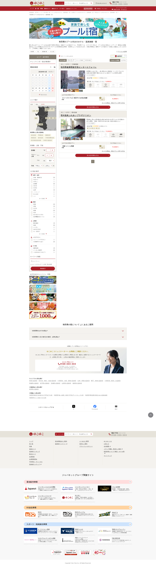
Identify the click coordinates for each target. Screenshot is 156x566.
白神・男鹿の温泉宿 (84, 380)
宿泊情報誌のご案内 (61, 441)
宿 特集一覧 (47, 12)
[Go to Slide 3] (73, 90)
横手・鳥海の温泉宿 (97, 380)
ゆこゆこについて (102, 3)
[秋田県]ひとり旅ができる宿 (37, 397)
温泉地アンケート (60, 444)
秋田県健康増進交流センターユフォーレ (79, 67)
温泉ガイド (47, 8)
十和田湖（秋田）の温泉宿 (113, 380)
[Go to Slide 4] (77, 90)
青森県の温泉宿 (34, 383)
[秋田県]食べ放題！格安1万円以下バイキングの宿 (69, 395)
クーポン (62, 8)
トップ (32, 8)
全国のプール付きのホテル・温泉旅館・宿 (83, 12)
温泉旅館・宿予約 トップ (35, 12)
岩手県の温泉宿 (44, 383)
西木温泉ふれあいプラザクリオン (76, 115)
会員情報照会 (33, 459)
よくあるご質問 (84, 441)
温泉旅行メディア (70, 8)
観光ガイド (55, 8)
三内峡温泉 (75, 64)
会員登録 (32, 456)
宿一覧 (37, 8)
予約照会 (101, 8)
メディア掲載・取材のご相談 (112, 449)
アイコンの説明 (122, 51)
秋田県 (68, 64)
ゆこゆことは (108, 441)
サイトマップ (108, 455)
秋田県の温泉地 (34, 389)
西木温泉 (74, 112)
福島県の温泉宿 (77, 383)
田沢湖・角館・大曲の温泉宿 (47, 380)
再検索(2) (43, 268)
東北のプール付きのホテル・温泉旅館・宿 (106, 12)
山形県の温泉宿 (66, 383)
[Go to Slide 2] (69, 90)
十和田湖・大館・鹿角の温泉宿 (67, 380)
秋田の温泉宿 (33, 380)
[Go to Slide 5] (81, 90)
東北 (62, 64)
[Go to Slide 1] (65, 90)
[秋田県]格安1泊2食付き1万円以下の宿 (40, 395)
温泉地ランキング (34, 451)
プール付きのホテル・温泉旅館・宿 (61, 12)
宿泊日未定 (44, 94)
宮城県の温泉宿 (55, 383)
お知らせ (106, 444)
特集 (41, 8)
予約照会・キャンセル (36, 461)
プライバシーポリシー (86, 446)
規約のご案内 (83, 444)
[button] (73, 79)
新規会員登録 (89, 8)
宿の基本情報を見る (93, 107)
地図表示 (119, 56)
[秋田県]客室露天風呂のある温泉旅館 (96, 395)
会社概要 (106, 446)
